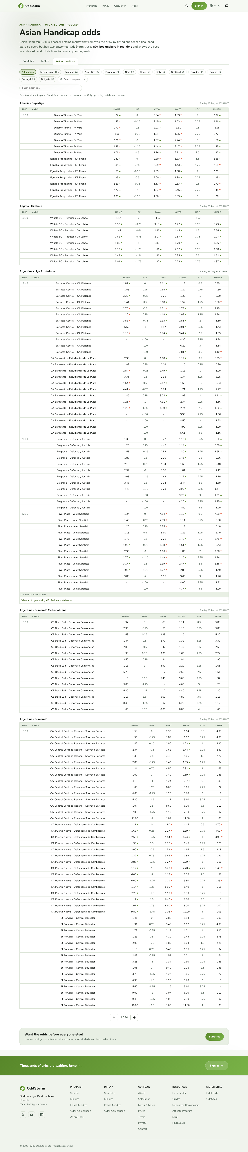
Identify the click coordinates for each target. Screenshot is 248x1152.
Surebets (75, 1093)
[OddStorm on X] (23, 1114)
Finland (215, 72)
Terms (141, 1117)
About (141, 1093)
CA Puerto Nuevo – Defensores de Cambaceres (78, 824)
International (49, 72)
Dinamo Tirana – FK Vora (68, 115)
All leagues (28, 72)
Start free (214, 1036)
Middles (74, 1099)
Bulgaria (47, 79)
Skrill (175, 1117)
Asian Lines (77, 1117)
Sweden (197, 72)
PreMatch (91, 6)
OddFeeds (212, 1093)
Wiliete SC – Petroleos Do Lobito (69, 218)
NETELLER (178, 1123)
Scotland (177, 72)
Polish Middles (78, 1105)
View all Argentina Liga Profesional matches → (46, 600)
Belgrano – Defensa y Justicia (73, 439)
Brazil (145, 72)
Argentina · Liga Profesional (37, 271)
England (72, 72)
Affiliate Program (182, 1111)
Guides (176, 1099)
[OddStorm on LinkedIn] (42, 1114)
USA (129, 72)
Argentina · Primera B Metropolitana (42, 610)
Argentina (92, 72)
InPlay (105, 6)
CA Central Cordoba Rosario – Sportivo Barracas (77, 731)
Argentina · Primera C (33, 719)
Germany (112, 72)
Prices (134, 6)
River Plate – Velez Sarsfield (73, 514)
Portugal (28, 79)
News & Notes (146, 1105)
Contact (142, 1129)
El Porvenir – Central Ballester (78, 918)
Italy (160, 72)
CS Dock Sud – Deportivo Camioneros (72, 622)
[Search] (187, 6)
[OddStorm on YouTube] (31, 1114)
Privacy (142, 1123)
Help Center (179, 1093)
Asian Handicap (65, 61)
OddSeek (211, 1099)
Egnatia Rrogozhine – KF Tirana (68, 158)
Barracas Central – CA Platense (73, 283)
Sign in (199, 6)
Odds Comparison (80, 1111)
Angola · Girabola (30, 206)
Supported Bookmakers (185, 1105)
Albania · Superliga (31, 103)
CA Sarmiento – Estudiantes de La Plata (73, 358)
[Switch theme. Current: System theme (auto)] (227, 6)
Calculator (120, 6)
